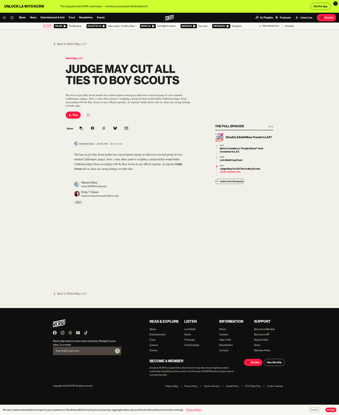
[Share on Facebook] (92, 128)
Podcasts (285, 17)
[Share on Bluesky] (115, 128)
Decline (314, 409)
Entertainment (158, 334)
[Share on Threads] (104, 128)
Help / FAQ (225, 339)
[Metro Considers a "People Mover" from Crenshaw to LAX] (217, 146)
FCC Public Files (251, 386)
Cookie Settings (275, 386)
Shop (257, 345)
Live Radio (190, 329)
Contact (223, 350)
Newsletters (86, 17)
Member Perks (262, 350)
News (33, 17)
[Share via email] (126, 128)
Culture (154, 345)
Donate (329, 17)
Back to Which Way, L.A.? (72, 44)
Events (101, 17)
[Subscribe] (117, 350)
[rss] (88, 116)
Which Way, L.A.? (74, 58)
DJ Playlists (266, 17)
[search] (13, 18)
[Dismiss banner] (335, 3)
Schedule (289, 26)
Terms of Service (210, 386)
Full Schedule (191, 345)
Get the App (321, 6)
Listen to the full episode (231, 181)
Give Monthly (274, 362)
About (222, 329)
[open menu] (5, 18)
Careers (223, 334)
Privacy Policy (189, 386)
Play (75, 115)
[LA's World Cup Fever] (217, 158)
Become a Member (264, 329)
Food (72, 17)
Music (22, 17)
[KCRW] (59, 326)
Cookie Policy (230, 386)
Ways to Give (261, 339)
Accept (331, 409)
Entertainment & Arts (53, 17)
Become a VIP (261, 334)
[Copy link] (81, 129)
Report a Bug (172, 386)
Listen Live (306, 17)
